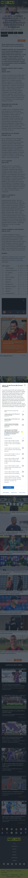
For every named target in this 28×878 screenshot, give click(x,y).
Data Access (14, 492)
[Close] (25, 385)
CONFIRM (8, 487)
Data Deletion (6, 492)
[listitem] (14, 411)
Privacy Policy (22, 492)
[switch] (22, 414)
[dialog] (14, 439)
